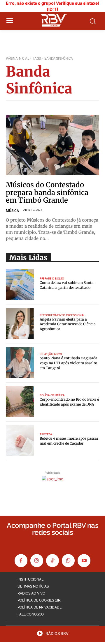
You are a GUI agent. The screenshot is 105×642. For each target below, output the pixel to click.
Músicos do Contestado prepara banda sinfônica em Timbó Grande (47, 192)
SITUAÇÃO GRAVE (51, 354)
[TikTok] (52, 560)
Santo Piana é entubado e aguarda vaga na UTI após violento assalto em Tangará (68, 363)
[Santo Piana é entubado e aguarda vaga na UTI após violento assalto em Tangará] (20, 362)
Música (12, 211)
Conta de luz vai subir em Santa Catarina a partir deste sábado (67, 285)
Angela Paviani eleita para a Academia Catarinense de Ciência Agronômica (68, 324)
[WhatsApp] (68, 560)
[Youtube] (84, 560)
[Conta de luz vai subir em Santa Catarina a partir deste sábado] (20, 284)
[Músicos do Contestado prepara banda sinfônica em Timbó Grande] (52, 145)
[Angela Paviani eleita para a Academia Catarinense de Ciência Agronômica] (20, 323)
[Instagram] (36, 560)
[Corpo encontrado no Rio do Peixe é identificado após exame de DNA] (20, 401)
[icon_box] (53, 635)
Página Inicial (17, 58)
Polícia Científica (52, 395)
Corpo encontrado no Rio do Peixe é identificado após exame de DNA (69, 401)
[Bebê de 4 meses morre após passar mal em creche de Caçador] (20, 440)
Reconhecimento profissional (62, 315)
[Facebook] (21, 560)
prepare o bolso (52, 278)
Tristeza (46, 434)
